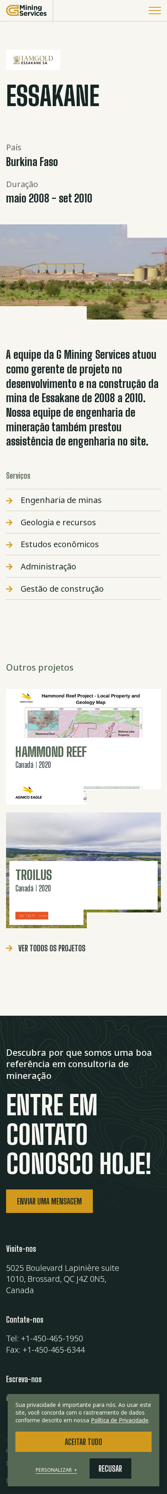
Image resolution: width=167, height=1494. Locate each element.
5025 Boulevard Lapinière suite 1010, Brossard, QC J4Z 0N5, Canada (62, 1279)
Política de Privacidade (119, 1420)
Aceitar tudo (83, 1442)
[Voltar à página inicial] (26, 10)
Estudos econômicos (60, 544)
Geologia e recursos (58, 522)
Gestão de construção (62, 588)
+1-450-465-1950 (52, 1338)
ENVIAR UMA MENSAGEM (49, 1201)
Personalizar (56, 1470)
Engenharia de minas (61, 499)
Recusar (110, 1468)
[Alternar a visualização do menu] (154, 10)
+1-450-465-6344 (54, 1349)
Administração (48, 566)
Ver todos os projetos (52, 948)
